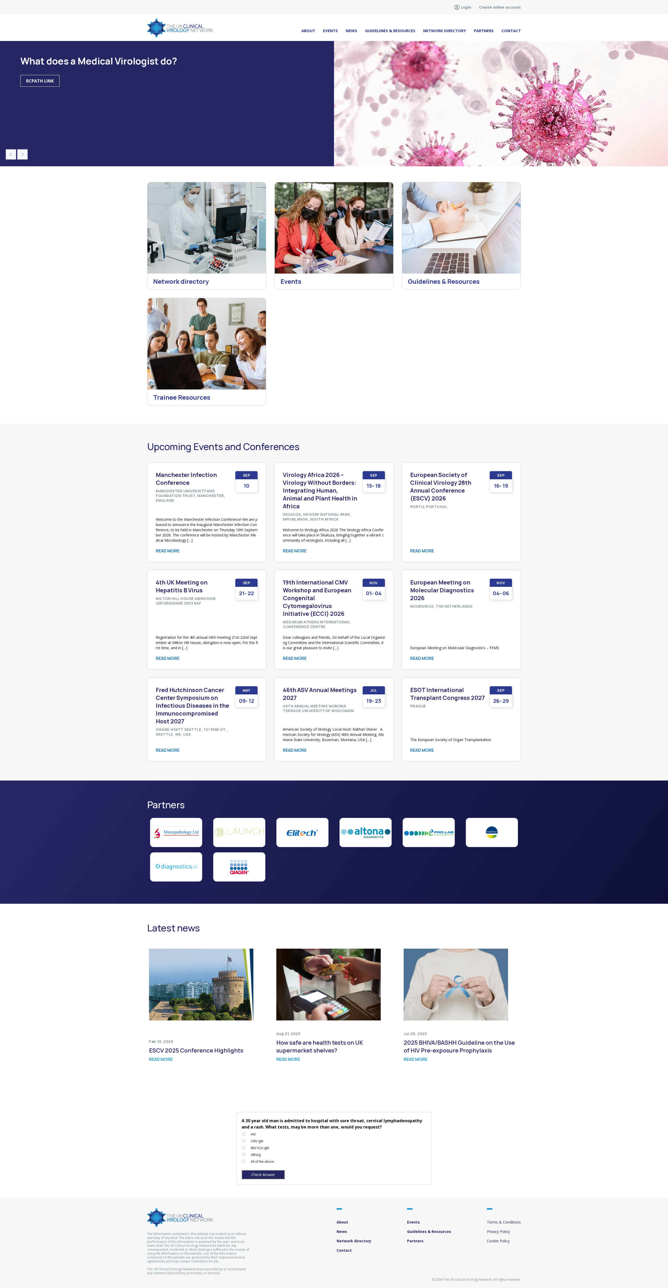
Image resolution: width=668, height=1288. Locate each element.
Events (330, 30)
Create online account (500, 7)
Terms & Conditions (504, 1222)
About (308, 30)
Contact (511, 30)
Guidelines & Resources (429, 1231)
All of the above (262, 1161)
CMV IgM (257, 1141)
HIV (253, 1134)
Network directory (444, 30)
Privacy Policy (498, 1231)
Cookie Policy (498, 1240)
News (351, 30)
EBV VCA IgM (260, 1148)
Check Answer (263, 1174)
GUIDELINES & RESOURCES (390, 30)
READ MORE (168, 550)
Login (466, 7)
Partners (484, 30)
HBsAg (256, 1155)
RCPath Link (40, 81)
